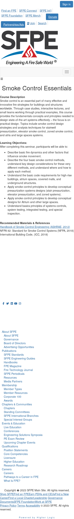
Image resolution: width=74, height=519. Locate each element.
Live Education (12, 427)
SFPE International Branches (21, 416)
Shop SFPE (7, 494)
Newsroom (10, 318)
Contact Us (7, 269)
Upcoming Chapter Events (19, 442)
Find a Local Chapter (21, 498)
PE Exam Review (14, 438)
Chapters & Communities (17, 404)
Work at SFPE (43, 502)
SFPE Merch (33, 15)
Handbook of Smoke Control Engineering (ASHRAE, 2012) (35, 227)
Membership (9, 385)
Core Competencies (16, 454)
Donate (52, 17)
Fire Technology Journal (18, 370)
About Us (9, 310)
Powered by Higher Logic (37, 517)
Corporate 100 (12, 396)
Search (42, 23)
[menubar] (37, 17)
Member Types (13, 389)
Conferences (11, 431)
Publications (9, 351)
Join (32, 23)
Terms (21, 505)
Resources (10, 377)
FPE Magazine (12, 366)
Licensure (10, 458)
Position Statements (16, 450)
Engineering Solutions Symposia (23, 435)
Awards (8, 400)
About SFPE (9, 332)
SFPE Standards (14, 354)
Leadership (40, 498)
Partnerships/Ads (13, 24)
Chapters (9, 408)
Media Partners (13, 381)
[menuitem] (10, 9)
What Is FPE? (12, 481)
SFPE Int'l (45, 10)
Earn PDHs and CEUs (42, 494)
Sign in (66, 4)
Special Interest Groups (18, 419)
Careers (7, 469)
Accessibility (33, 505)
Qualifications (10, 446)
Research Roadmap (16, 465)
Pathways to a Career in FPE (21, 477)
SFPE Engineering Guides (19, 358)
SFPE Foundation (12, 15)
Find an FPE (8, 10)
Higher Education (14, 461)
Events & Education (13, 423)
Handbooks (10, 362)
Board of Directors (15, 343)
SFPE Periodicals (14, 374)
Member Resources (16, 393)
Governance (11, 339)
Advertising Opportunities (19, 347)
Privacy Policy (8, 505)
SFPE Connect (28, 10)
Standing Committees (17, 412)
